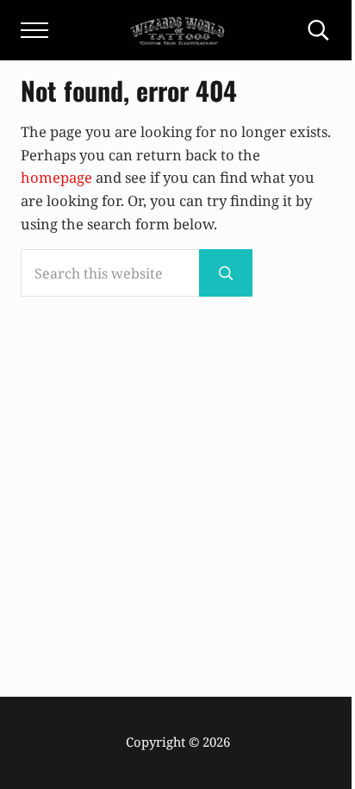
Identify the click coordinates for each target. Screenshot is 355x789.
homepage (56, 177)
